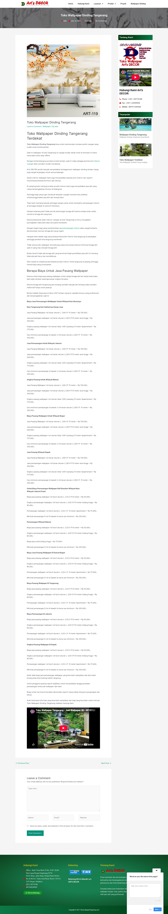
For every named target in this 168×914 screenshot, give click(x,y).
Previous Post (22, 763)
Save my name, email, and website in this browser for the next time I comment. (61, 826)
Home (70, 4)
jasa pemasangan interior (69, 228)
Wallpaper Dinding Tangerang (133, 134)
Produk (111, 4)
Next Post (106, 763)
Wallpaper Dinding (138, 4)
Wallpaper (47, 126)
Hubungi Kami (83, 4)
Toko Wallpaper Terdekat (131, 160)
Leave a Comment (34, 126)
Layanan (97, 4)
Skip (150, 909)
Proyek (123, 4)
